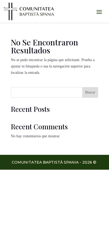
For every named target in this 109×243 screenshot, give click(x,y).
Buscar (90, 92)
